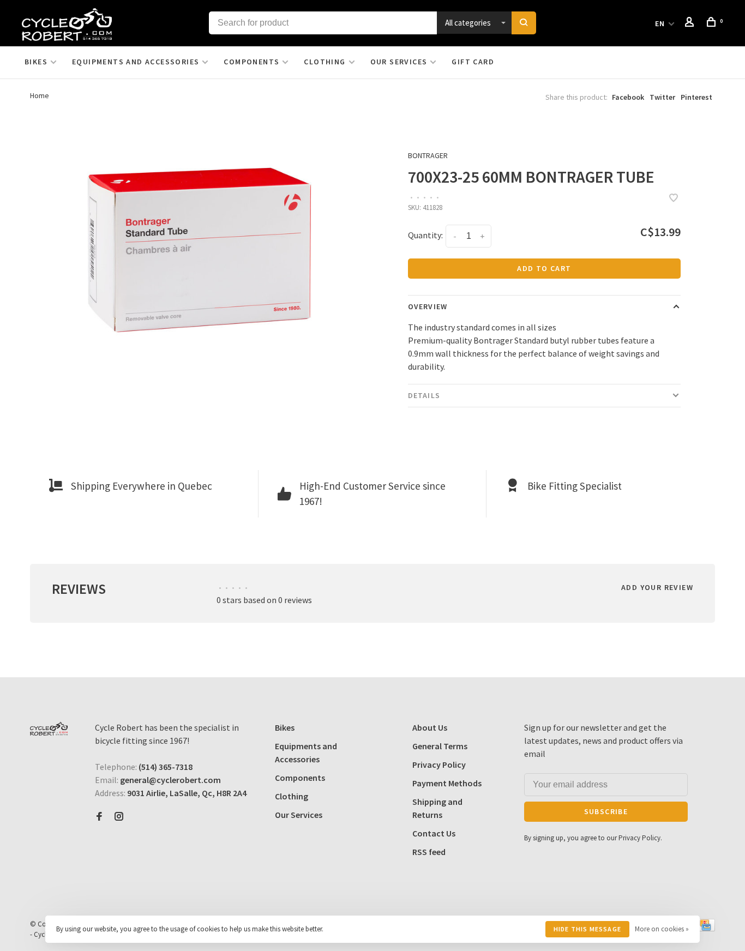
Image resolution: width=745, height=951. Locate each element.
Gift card (473, 62)
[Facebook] (99, 816)
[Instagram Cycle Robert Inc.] (119, 816)
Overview (427, 306)
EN (660, 23)
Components (251, 62)
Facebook (628, 97)
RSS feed (429, 851)
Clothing (324, 62)
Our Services (399, 62)
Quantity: (425, 235)
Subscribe (606, 811)
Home (39, 95)
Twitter (662, 97)
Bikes (36, 62)
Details (424, 395)
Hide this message (587, 929)
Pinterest (696, 97)
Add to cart (544, 268)
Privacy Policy (439, 764)
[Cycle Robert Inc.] (49, 729)
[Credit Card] (705, 928)
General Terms (439, 746)
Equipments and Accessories (135, 62)
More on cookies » (662, 929)
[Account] (691, 23)
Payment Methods (447, 783)
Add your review (657, 587)
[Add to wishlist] (673, 198)
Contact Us (433, 833)
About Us (429, 727)
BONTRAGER (428, 155)
